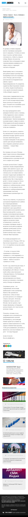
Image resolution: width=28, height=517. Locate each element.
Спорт (11, 19)
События (10, 361)
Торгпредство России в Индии (15, 404)
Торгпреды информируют (15, 429)
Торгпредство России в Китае (15, 455)
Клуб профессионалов (15, 512)
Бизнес (8, 8)
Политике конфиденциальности (8, 505)
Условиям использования (20, 505)
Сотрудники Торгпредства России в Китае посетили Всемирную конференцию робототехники (14, 460)
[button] (19, 3)
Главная (4, 8)
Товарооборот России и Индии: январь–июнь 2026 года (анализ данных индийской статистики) (14, 409)
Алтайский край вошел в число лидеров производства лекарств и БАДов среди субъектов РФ (13, 434)
